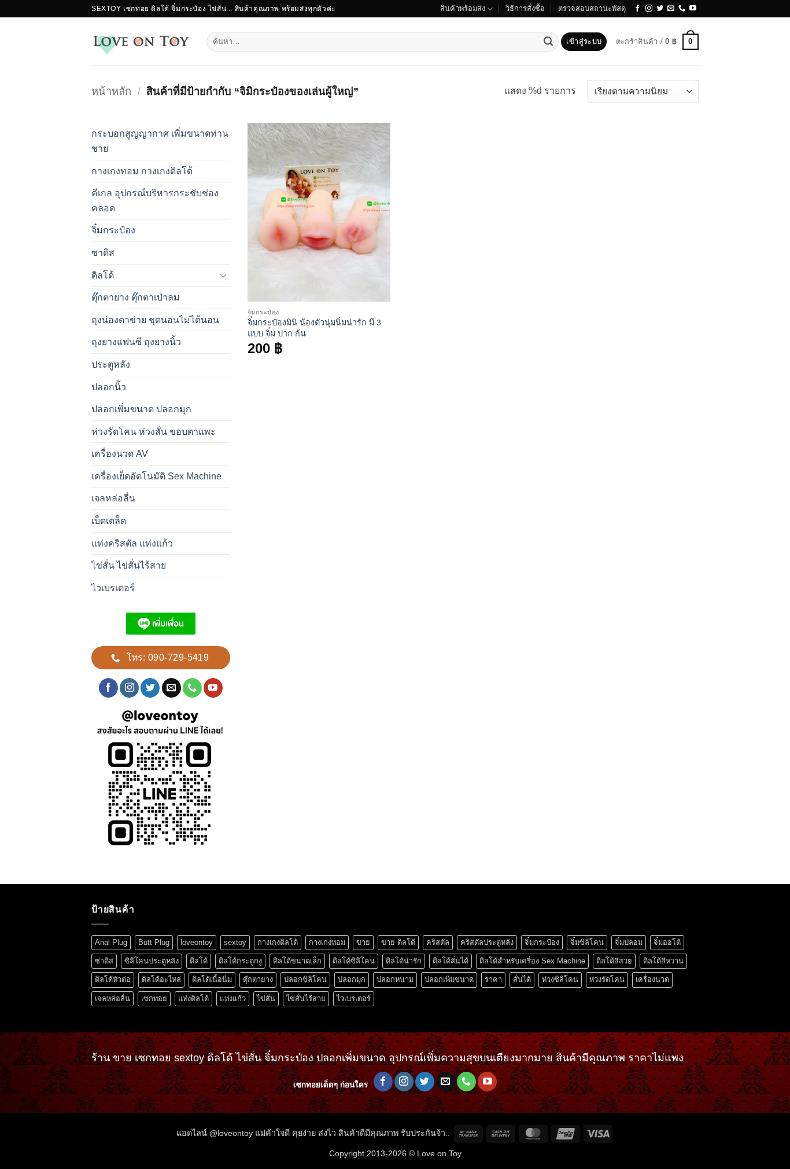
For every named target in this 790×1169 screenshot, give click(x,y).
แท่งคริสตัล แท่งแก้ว (132, 543)
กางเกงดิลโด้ (277, 942)
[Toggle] (223, 275)
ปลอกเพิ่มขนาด (449, 979)
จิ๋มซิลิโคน (587, 942)
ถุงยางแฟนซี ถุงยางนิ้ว (136, 342)
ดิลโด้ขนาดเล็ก (297, 961)
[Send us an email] (670, 9)
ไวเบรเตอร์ (113, 588)
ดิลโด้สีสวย (614, 961)
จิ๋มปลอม (629, 942)
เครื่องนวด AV (119, 454)
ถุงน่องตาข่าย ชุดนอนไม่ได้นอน (155, 320)
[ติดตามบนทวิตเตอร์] (659, 9)
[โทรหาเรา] (681, 9)
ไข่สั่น (266, 998)
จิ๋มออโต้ (667, 942)
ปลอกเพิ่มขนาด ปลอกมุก (141, 409)
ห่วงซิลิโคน (560, 979)
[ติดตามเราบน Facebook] (637, 9)
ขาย (363, 942)
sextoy (235, 942)
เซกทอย (154, 998)
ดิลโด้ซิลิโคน (354, 961)
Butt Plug (153, 942)
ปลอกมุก (352, 979)
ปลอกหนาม (395, 979)
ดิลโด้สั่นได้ (450, 961)
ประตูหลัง (110, 364)
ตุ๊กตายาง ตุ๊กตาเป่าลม (135, 297)
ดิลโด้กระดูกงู (240, 961)
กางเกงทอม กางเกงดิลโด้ (142, 171)
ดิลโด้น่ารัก (404, 961)
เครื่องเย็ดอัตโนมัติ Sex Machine (156, 476)
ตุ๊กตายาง (258, 979)
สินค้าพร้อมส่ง (462, 8)
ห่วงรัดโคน (607, 979)
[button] (584, 42)
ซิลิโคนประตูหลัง (151, 961)
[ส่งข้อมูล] (548, 42)
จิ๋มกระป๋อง (113, 230)
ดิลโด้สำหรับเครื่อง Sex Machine (532, 961)
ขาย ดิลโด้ (398, 942)
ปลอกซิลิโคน (305, 979)
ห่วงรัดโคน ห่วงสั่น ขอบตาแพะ (153, 432)
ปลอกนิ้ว (108, 387)
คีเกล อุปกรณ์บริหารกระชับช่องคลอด (155, 200)
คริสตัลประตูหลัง (487, 942)
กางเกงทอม (327, 942)
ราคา (493, 979)
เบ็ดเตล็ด (108, 521)
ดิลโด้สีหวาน (663, 961)
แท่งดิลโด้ (193, 998)
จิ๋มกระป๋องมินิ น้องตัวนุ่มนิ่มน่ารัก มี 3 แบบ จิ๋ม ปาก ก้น (314, 328)
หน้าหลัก (111, 91)
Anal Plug (111, 942)
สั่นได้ (522, 979)
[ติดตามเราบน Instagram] (648, 9)
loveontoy (196, 942)
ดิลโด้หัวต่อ (113, 979)
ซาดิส (103, 253)
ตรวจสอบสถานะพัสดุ (592, 8)
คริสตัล (437, 942)
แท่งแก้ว (233, 998)
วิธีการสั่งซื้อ (525, 8)
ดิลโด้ (102, 275)
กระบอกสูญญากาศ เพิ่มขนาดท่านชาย (159, 141)
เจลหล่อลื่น (113, 498)
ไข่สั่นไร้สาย (306, 998)
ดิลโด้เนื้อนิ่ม (212, 979)
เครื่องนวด (652, 979)
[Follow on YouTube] (692, 9)
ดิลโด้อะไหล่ (161, 979)
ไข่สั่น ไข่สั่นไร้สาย (128, 565)
